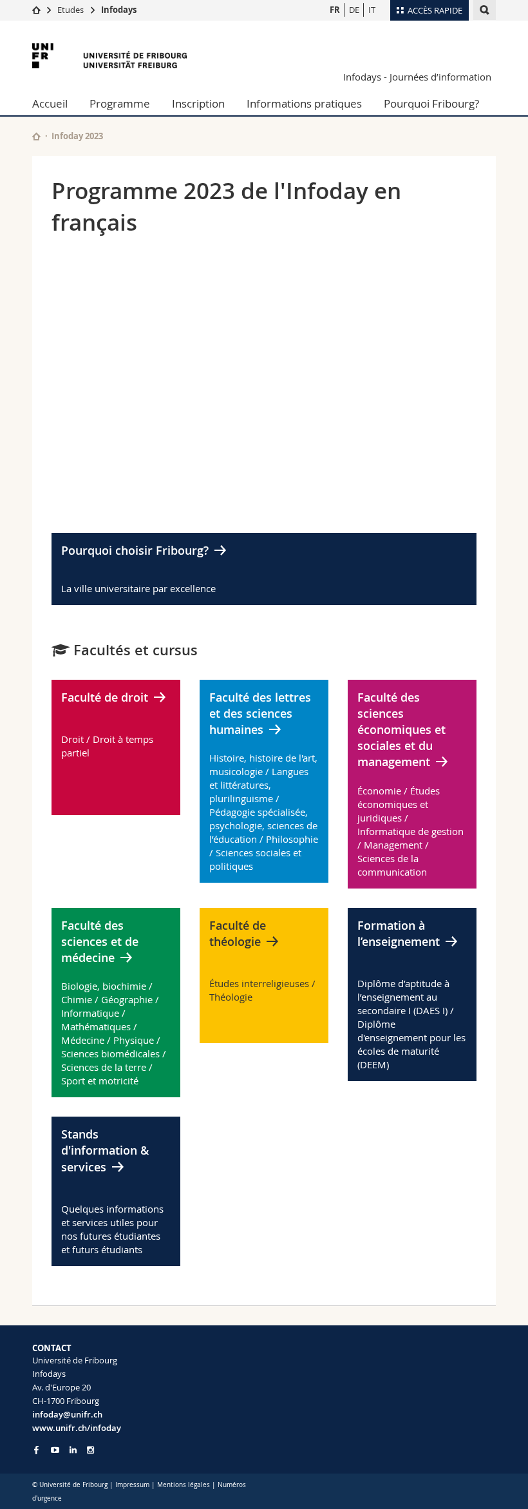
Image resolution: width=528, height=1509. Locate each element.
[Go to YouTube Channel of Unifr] (55, 1450)
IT (371, 9)
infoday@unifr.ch (67, 1414)
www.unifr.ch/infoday (76, 1428)
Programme (120, 103)
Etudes (70, 9)
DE (354, 9)
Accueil (50, 103)
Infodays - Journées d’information (417, 76)
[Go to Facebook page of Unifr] (36, 1450)
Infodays (119, 9)
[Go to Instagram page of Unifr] (90, 1450)
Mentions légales (183, 1485)
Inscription (198, 103)
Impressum (132, 1485)
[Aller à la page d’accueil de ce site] (36, 136)
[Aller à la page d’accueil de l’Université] (109, 55)
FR (335, 9)
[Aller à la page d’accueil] (36, 9)
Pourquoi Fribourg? (431, 103)
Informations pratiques (304, 103)
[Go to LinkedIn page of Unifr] (73, 1450)
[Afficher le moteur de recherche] (484, 10)
